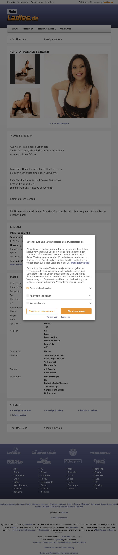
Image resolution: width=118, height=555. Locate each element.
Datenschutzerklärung (78, 262)
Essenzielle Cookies (40, 288)
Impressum (65, 317)
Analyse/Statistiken (40, 295)
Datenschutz (52, 317)
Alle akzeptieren (76, 311)
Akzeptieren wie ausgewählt (42, 311)
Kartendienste (37, 303)
